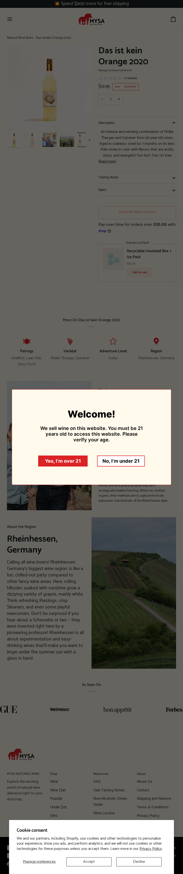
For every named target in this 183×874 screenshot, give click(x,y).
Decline (139, 861)
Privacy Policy (150, 849)
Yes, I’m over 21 (63, 461)
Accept (89, 861)
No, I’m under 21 (121, 461)
